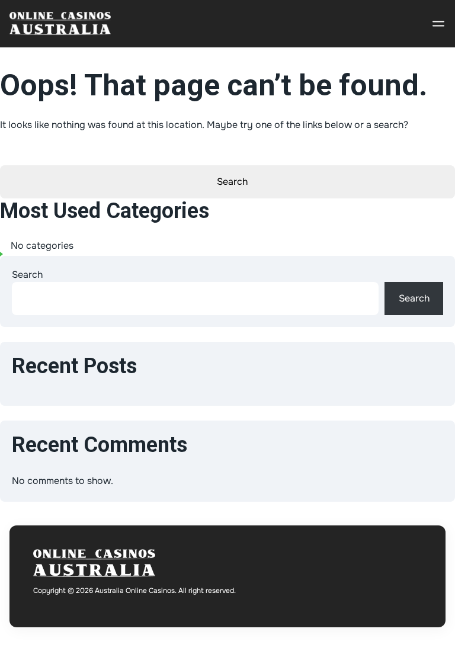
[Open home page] (60, 24)
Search (27, 274)
